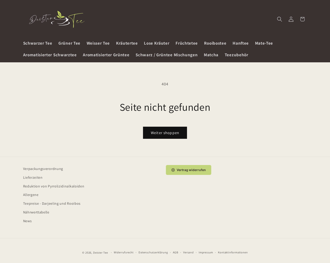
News (27, 221)
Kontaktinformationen (233, 252)
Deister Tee (100, 252)
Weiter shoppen (165, 132)
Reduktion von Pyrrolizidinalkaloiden (53, 186)
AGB (175, 252)
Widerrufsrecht (124, 252)
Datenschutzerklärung (153, 252)
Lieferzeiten (33, 177)
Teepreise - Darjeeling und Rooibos (52, 203)
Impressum (206, 252)
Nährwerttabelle (36, 212)
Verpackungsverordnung (43, 168)
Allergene (31, 194)
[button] (279, 19)
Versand (188, 252)
